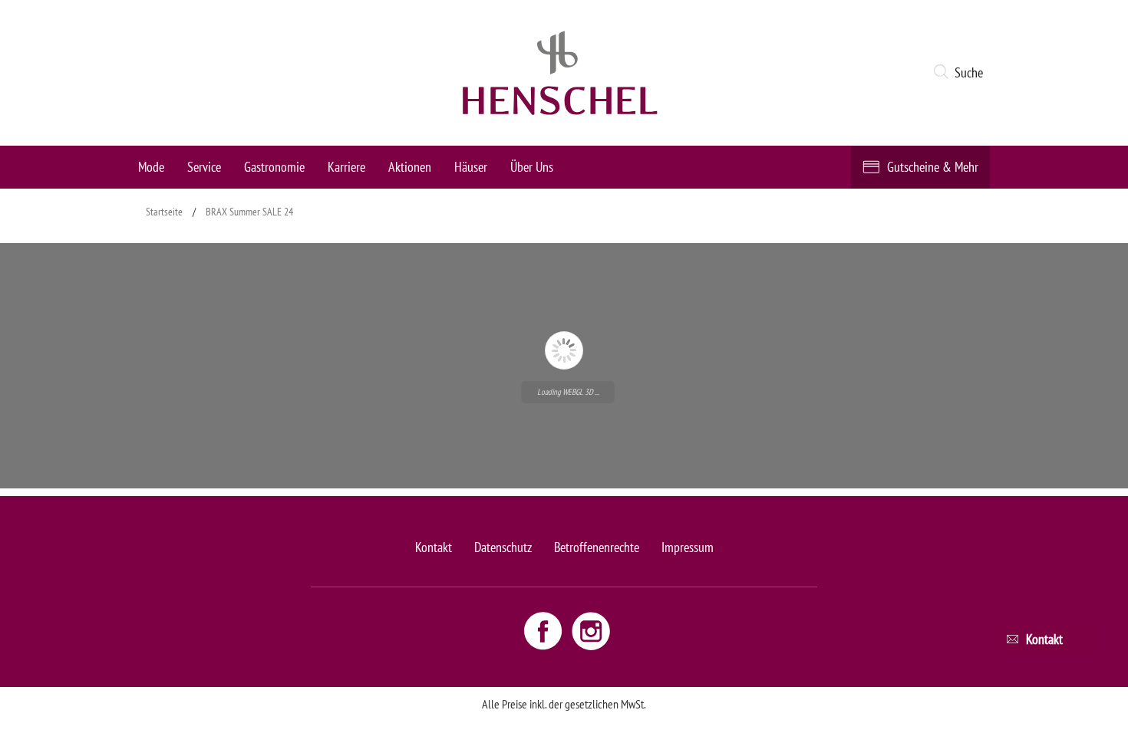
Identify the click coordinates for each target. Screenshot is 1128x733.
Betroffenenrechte (596, 547)
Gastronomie (274, 167)
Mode (151, 167)
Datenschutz (503, 547)
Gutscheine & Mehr (932, 167)
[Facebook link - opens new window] (545, 630)
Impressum (687, 547)
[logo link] (560, 72)
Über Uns (531, 167)
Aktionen (409, 167)
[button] (961, 73)
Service (204, 167)
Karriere (346, 167)
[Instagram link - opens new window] (591, 630)
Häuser (470, 167)
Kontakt (433, 547)
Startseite (164, 212)
